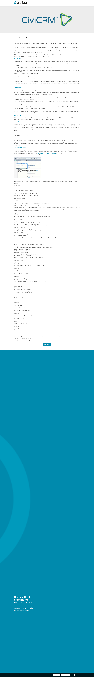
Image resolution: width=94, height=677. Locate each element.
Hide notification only (65, 674)
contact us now (17, 608)
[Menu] (78, 3)
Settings (72, 674)
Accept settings (56, 674)
